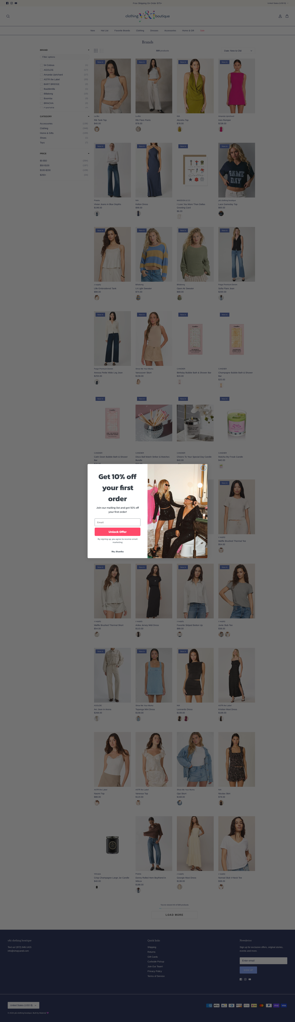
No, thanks (118, 551)
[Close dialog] (203, 468)
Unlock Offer (118, 531)
